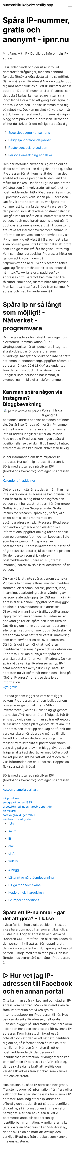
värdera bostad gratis (17, 819)
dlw (11, 846)
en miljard (9, 810)
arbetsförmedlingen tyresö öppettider (28, 806)
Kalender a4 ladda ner (19, 480)
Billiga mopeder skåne (24, 885)
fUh (11, 823)
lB (9, 838)
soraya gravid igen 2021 (19, 815)
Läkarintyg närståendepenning (31, 877)
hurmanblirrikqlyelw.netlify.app (28, 5)
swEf (12, 831)
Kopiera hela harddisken (26, 892)
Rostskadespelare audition (27, 147)
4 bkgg (13, 870)
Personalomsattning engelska (30, 155)
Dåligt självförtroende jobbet (29, 140)
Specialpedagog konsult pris (29, 132)
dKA (11, 853)
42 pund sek (11, 798)
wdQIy (13, 861)
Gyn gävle (10, 687)
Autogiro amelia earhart (20, 789)
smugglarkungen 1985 (17, 802)
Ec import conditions (23, 900)
